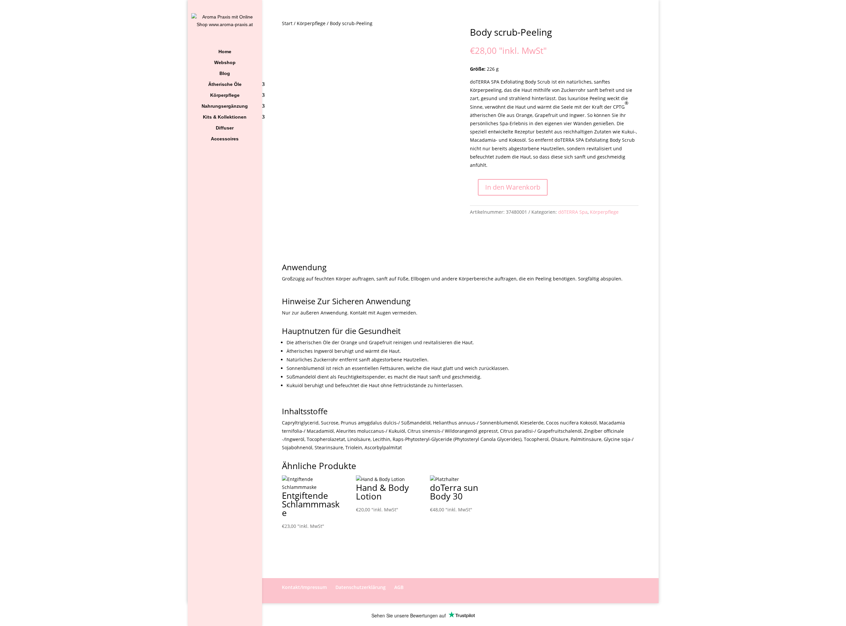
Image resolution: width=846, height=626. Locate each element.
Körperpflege (225, 95)
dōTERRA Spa (573, 212)
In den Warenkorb (512, 187)
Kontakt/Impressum (304, 587)
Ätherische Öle (225, 84)
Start (287, 23)
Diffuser (225, 128)
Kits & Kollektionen (225, 117)
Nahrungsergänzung (225, 106)
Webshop (225, 62)
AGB (399, 587)
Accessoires (225, 138)
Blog (224, 73)
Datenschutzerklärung (360, 587)
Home (224, 51)
